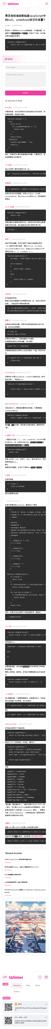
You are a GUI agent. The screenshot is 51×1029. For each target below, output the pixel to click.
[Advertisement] (25, 927)
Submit (25, 93)
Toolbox (16, 991)
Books (37, 985)
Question (17, 985)
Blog (28, 985)
